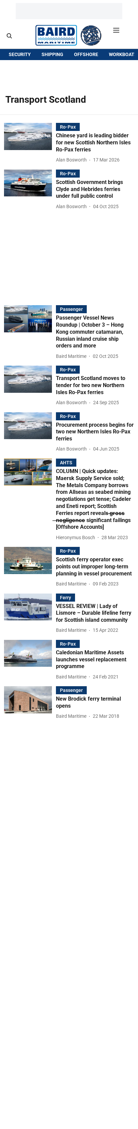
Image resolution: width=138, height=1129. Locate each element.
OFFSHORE (86, 54)
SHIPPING (52, 54)
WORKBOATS (123, 54)
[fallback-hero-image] (30, 143)
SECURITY (20, 54)
